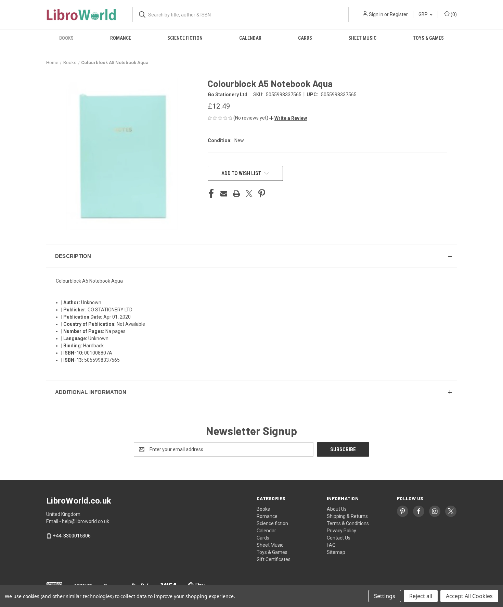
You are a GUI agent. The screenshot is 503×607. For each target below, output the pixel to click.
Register (399, 14)
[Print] (236, 193)
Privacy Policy (341, 530)
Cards (305, 38)
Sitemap (336, 552)
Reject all (420, 596)
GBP (423, 14)
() (453, 14)
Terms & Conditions (348, 523)
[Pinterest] (261, 193)
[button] (288, 118)
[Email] (223, 193)
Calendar (250, 38)
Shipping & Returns (347, 516)
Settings (384, 596)
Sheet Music (362, 38)
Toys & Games (428, 38)
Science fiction (185, 38)
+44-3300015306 (72, 536)
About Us (337, 509)
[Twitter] (249, 193)
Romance (120, 38)
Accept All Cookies (469, 596)
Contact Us (338, 538)
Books (66, 38)
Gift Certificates (274, 559)
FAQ (331, 545)
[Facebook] (211, 193)
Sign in (376, 14)
